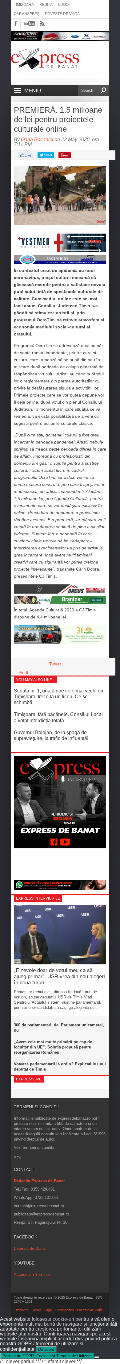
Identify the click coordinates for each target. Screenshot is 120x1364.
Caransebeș (26, 14)
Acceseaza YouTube (32, 1274)
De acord (46, 1349)
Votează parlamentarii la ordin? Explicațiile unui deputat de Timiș (60, 1066)
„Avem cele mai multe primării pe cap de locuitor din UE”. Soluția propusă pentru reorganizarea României (53, 1047)
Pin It (23, 672)
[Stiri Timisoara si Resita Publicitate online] (60, 592)
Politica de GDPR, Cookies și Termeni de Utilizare (47, 1356)
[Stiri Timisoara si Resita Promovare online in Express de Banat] (60, 642)
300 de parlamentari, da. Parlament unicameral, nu (59, 1028)
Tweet (55, 663)
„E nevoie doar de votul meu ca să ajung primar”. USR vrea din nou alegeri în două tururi (59, 976)
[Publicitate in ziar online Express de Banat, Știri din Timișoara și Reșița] (60, 263)
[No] (96, 1357)
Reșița (46, 4)
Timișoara (24, 4)
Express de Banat (30, 1248)
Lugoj (64, 4)
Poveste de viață (62, 14)
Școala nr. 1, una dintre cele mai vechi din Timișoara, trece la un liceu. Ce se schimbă (59, 696)
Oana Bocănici (37, 139)
